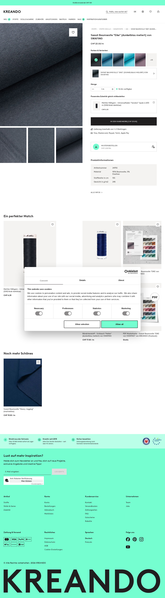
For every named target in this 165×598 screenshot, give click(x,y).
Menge (94, 84)
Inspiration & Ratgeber (97, 19)
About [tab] (121, 280)
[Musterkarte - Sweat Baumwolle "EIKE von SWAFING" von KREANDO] (142, 245)
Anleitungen (51, 19)
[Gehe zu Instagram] (141, 539)
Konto (46, 502)
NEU (5, 19)
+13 (151, 60)
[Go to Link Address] (82, 2)
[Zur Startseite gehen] (12, 11)
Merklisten (48, 514)
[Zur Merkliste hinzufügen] (73, 32)
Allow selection (82, 324)
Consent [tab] (44, 281)
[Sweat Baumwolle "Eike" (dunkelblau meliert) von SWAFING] (13, 145)
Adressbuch (49, 510)
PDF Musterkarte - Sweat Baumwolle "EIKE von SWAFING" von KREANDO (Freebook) (141, 335)
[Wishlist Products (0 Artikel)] (150, 12)
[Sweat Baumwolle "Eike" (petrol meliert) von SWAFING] (107, 59)
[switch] (68, 313)
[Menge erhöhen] (113, 89)
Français (88, 542)
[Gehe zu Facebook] (128, 539)
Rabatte (88, 521)
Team (128, 502)
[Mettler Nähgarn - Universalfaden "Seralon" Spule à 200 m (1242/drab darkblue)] (30, 253)
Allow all (119, 324)
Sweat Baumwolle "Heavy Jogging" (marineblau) (18, 410)
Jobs (128, 506)
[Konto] (143, 12)
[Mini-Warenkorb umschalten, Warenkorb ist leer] (158, 12)
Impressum (49, 538)
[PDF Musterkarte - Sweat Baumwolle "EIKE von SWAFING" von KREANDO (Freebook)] (142, 307)
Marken (72, 19)
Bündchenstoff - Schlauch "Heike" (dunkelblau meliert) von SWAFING (97, 335)
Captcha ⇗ (37, 484)
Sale (79, 19)
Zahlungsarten (91, 510)
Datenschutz (49, 542)
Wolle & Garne (27, 19)
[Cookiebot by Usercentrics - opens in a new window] (126, 272)
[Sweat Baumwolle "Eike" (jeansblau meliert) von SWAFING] (118, 59)
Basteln (62, 19)
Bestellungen (49, 506)
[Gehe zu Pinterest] (135, 539)
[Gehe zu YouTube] (128, 547)
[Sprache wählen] (135, 12)
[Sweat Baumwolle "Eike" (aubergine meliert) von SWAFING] (140, 59)
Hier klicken (26, 481)
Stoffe (15, 19)
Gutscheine (90, 517)
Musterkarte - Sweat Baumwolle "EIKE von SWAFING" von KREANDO (141, 272)
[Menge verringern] (93, 89)
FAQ (86, 514)
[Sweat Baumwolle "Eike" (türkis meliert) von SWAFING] (129, 59)
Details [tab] (82, 280)
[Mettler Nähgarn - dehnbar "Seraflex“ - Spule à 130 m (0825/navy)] (101, 245)
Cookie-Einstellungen (53, 549)
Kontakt (88, 502)
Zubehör (40, 19)
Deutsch (88, 538)
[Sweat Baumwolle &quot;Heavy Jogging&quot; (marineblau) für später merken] (38, 362)
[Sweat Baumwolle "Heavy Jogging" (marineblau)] (23, 382)
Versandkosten (91, 506)
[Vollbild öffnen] (41, 74)
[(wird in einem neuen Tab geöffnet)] (146, 441)
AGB (46, 546)
